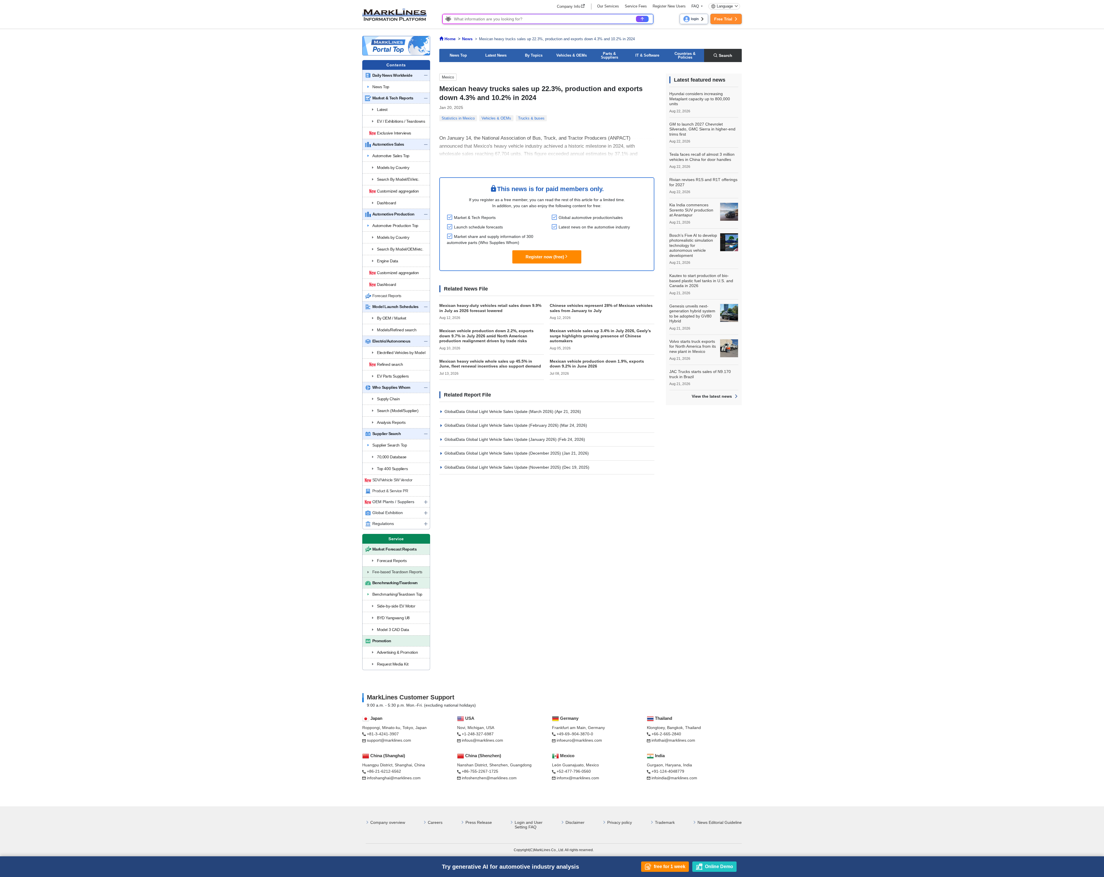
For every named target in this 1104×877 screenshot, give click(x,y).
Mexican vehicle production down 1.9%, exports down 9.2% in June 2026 (597, 364)
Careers (435, 822)
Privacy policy (619, 822)
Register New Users (669, 6)
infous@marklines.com (482, 740)
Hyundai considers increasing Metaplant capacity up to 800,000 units (699, 98)
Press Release (478, 822)
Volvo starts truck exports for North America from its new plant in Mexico (692, 346)
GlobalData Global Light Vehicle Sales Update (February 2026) (502, 425)
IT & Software (647, 55)
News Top (458, 55)
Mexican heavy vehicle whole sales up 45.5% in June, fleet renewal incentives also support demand (490, 364)
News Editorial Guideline (719, 822)
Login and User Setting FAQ (529, 825)
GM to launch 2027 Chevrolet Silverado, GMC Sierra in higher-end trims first (702, 129)
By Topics (534, 55)
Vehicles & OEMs (571, 55)
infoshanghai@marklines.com (394, 778)
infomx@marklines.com (578, 778)
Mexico (448, 77)
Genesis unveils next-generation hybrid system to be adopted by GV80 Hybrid (692, 314)
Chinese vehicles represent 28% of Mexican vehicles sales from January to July (601, 308)
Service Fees (636, 6)
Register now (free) (545, 256)
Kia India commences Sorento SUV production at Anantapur (691, 210)
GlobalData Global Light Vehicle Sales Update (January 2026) (501, 439)
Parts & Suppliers (609, 55)
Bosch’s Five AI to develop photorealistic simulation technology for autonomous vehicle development (693, 245)
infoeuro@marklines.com (579, 740)
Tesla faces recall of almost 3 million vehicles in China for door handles (702, 157)
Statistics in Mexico (458, 118)
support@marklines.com (389, 740)
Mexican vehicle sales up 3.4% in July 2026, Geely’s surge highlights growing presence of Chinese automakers (600, 335)
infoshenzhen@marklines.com (489, 778)
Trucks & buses (531, 118)
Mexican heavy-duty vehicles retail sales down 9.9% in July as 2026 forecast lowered (490, 308)
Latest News (496, 55)
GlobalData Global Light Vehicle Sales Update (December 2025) (503, 453)
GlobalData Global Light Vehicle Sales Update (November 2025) (503, 467)
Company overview (387, 822)
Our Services (608, 6)
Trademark (665, 822)
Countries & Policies (684, 55)
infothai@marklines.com (673, 740)
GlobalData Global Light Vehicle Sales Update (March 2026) (499, 411)
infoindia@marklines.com (674, 778)
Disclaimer (575, 822)
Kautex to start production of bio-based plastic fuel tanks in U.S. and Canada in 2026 (701, 280)
